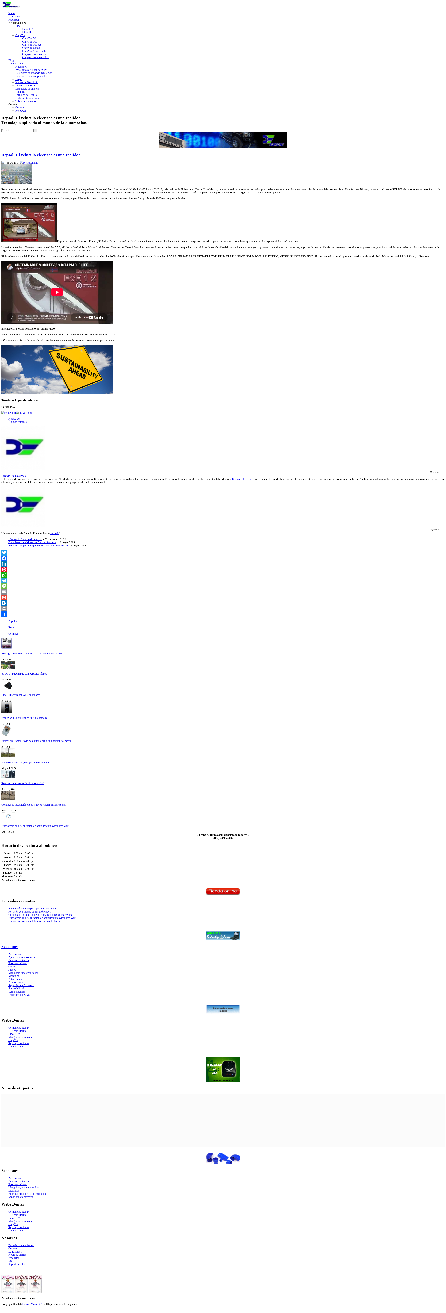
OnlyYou (20, 35)
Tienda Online (16, 63)
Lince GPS (28, 29)
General (12, 966)
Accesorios (14, 953)
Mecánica (13, 975)
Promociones (15, 982)
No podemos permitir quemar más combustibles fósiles (38, 545)
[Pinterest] (223, 569)
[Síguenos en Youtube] (4, 1309)
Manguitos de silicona (27, 88)
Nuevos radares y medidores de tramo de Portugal (35, 921)
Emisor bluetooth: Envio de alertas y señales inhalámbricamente (36, 740)
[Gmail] (223, 597)
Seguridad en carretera (20, 1196)
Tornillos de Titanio (26, 94)
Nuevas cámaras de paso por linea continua (25, 762)
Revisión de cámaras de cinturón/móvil (22, 783)
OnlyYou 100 (29, 41)
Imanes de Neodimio (26, 82)
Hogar (18, 79)
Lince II (26, 32)
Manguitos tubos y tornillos (23, 972)
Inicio (11, 13)
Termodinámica (16, 991)
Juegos (12, 969)
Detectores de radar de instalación (33, 72)
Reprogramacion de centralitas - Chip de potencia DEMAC (34, 653)
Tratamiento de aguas (27, 98)
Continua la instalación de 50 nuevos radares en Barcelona (33, 804)
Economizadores (17, 963)
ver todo (54, 533)
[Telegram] (223, 580)
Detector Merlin (17, 1030)
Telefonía (20, 91)
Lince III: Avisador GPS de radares (20, 694)
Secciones (9, 946)
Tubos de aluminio (25, 101)
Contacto (20, 107)
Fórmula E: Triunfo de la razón (25, 539)
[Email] (223, 592)
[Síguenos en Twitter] (1, 1309)
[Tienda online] (223, 893)
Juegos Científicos (25, 85)
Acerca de (14, 418)
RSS (10, 1261)
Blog (11, 60)
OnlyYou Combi (31, 47)
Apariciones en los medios (22, 957)
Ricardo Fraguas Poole (13, 475)
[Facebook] (223, 558)
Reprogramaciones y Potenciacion (27, 1193)
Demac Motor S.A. (32, 1304)
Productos (13, 19)
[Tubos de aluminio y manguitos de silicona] (223, 1163)
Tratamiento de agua (19, 994)
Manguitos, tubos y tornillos (23, 1187)
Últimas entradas (17, 421)
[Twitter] (223, 553)
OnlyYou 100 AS (31, 44)
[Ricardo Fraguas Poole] (23, 468)
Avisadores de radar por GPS (31, 69)
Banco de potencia (18, 960)
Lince (18, 25)
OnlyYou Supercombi (34, 50)
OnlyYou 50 (29, 38)
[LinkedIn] (223, 564)
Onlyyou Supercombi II (35, 54)
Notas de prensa (17, 1254)
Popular (12, 621)
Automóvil (21, 66)
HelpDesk (20, 110)
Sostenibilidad (30, 162)
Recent (12, 627)
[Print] (223, 608)
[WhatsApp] (223, 575)
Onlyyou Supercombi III (35, 57)
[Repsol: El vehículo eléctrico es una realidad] (16, 183)
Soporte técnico (16, 1264)
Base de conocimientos (21, 1245)
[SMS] (223, 586)
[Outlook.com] (223, 603)
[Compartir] (223, 614)
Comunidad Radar (18, 1027)
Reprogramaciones (18, 1043)
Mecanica (13, 1190)
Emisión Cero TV (241, 478)
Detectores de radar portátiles (31, 76)
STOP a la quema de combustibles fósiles (24, 673)
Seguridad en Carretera (21, 985)
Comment (13, 633)
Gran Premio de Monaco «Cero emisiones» (32, 542)
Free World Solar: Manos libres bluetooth (24, 717)
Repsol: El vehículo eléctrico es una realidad (41, 155)
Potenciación (15, 979)
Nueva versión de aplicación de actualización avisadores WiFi (35, 825)
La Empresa (15, 16)
